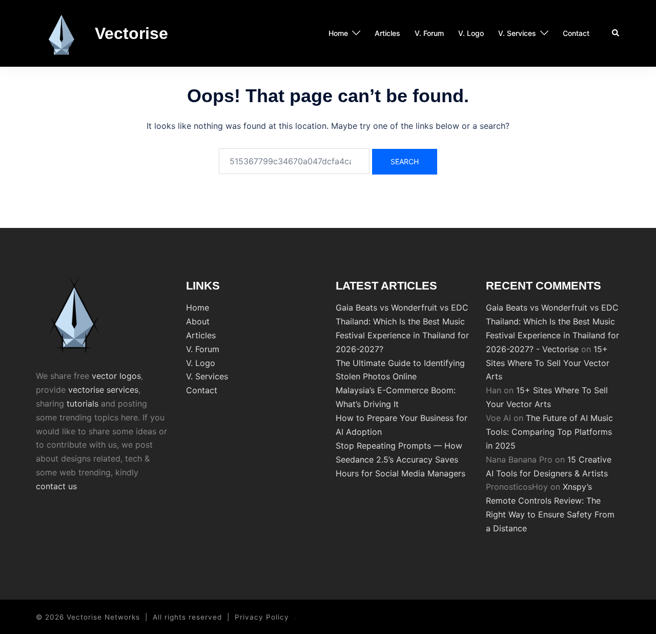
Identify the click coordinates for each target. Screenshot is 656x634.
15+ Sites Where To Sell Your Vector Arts (547, 363)
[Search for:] (294, 161)
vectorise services (103, 390)
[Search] (616, 33)
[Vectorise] (61, 33)
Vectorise (131, 33)
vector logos (116, 376)
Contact (576, 33)
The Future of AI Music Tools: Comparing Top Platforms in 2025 (549, 432)
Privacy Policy (262, 617)
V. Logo (471, 33)
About (198, 321)
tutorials (82, 403)
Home (338, 33)
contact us (56, 486)
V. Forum (429, 33)
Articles (387, 33)
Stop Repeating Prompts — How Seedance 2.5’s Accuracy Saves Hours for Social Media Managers (400, 459)
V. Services (517, 33)
